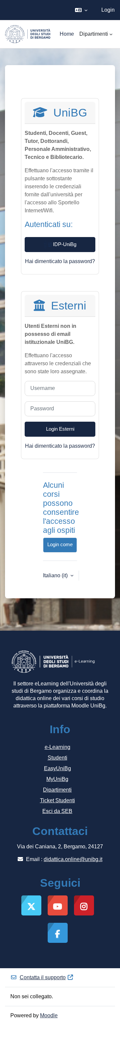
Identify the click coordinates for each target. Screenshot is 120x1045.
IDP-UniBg (64, 244)
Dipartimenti (57, 790)
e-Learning (57, 747)
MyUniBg (57, 779)
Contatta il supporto (43, 977)
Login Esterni (60, 429)
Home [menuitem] (67, 34)
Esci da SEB (57, 811)
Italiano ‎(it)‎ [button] (56, 575)
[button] (81, 10)
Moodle (49, 1015)
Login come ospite (60, 547)
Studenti (57, 758)
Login (108, 10)
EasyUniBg (57, 768)
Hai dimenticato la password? (60, 261)
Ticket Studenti (57, 800)
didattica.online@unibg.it (73, 859)
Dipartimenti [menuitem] (93, 34)
